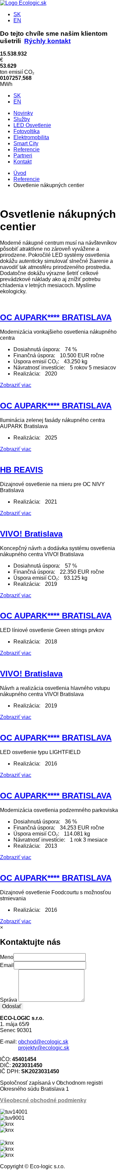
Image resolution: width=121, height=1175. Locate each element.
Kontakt (22, 161)
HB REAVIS (21, 469)
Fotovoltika (26, 131)
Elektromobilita (31, 137)
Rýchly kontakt (47, 40)
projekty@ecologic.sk (43, 1048)
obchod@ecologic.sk (43, 1042)
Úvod (19, 173)
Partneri (22, 155)
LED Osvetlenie (32, 125)
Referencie (26, 149)
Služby (21, 119)
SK (17, 14)
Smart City (25, 143)
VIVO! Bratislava (31, 533)
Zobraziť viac (15, 385)
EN (17, 20)
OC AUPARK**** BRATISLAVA (56, 317)
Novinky (23, 113)
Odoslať (11, 1006)
